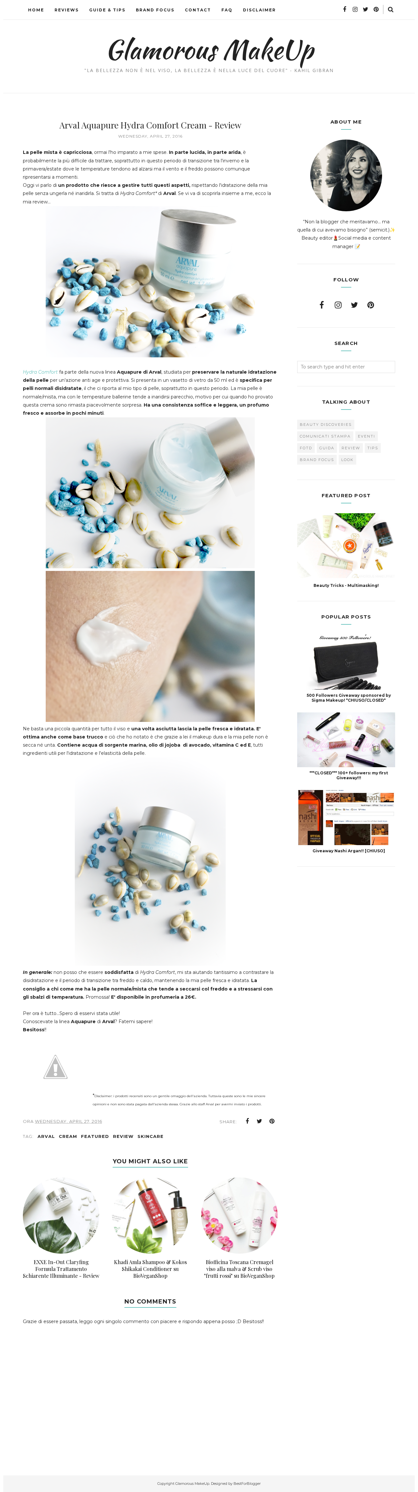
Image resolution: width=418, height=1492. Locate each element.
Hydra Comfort (40, 372)
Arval (46, 1136)
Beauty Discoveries (326, 424)
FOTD (306, 448)
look (347, 459)
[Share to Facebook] (247, 1121)
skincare (150, 1136)
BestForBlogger (247, 1483)
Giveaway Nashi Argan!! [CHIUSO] (349, 850)
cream (68, 1136)
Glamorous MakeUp (209, 49)
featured (95, 1136)
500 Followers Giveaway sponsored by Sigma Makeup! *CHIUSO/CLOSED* (349, 698)
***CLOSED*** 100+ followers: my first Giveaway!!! (349, 775)
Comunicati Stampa (325, 436)
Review (123, 1136)
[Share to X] (259, 1121)
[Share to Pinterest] (272, 1121)
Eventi (366, 436)
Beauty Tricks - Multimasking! (346, 585)
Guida (326, 448)
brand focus (317, 459)
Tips (372, 448)
